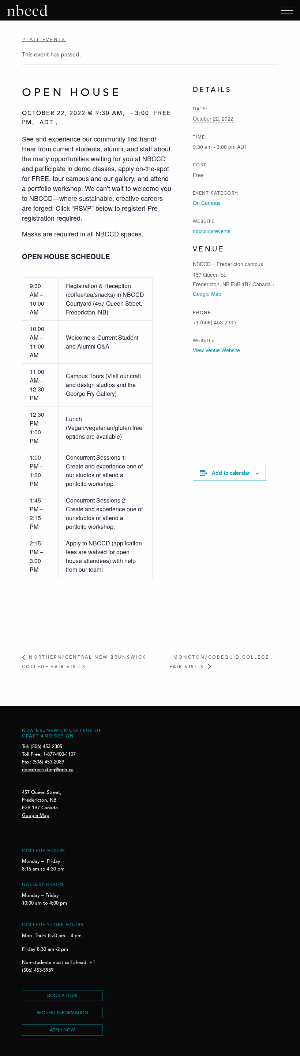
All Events (46, 40)
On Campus (207, 202)
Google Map (35, 815)
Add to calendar (231, 473)
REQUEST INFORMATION (62, 1013)
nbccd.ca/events (211, 231)
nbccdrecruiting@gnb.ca (48, 770)
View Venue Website (216, 350)
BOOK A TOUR (62, 996)
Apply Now (62, 1030)
